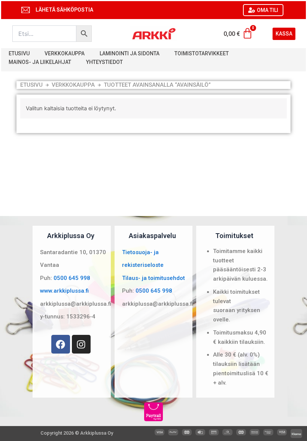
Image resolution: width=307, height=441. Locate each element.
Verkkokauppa (65, 53)
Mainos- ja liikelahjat (40, 62)
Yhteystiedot (104, 62)
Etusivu (19, 53)
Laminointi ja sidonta (129, 53)
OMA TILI (267, 10)
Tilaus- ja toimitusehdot (153, 278)
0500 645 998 (72, 278)
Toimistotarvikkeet (201, 53)
